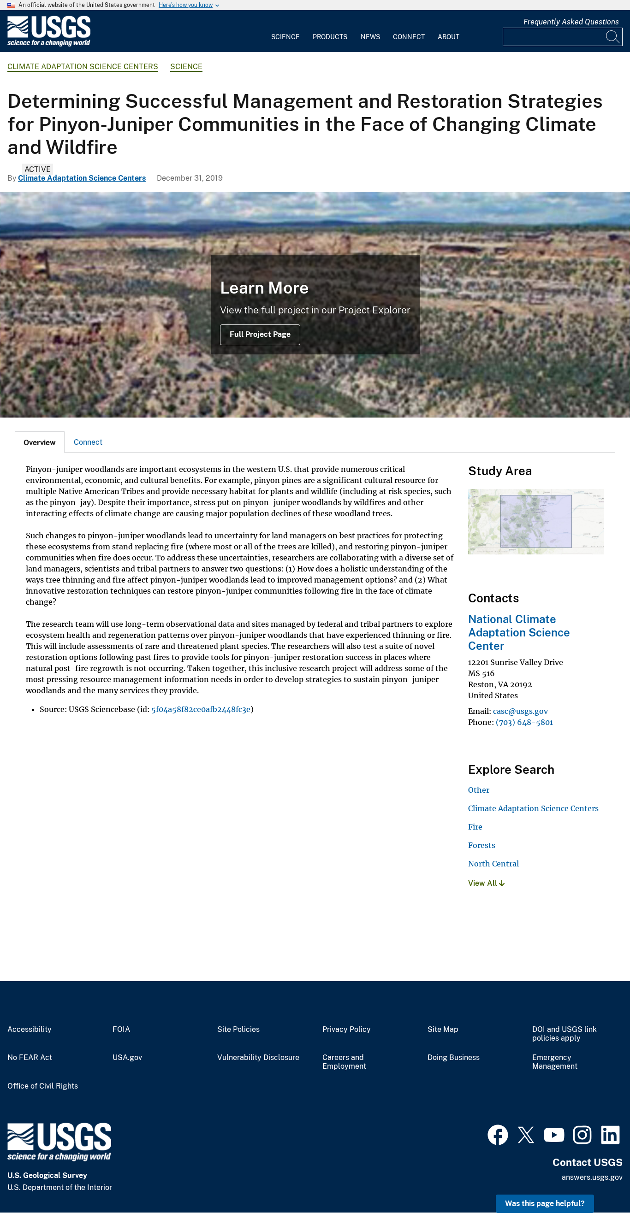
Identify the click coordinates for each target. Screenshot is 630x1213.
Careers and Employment (344, 1062)
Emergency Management (554, 1062)
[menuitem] (285, 31)
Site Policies (238, 1029)
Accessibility (29, 1029)
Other (478, 790)
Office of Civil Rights (42, 1086)
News (370, 37)
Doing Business (454, 1058)
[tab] (40, 442)
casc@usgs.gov (520, 711)
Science (285, 37)
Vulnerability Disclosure (258, 1058)
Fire (475, 826)
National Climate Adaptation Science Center (519, 632)
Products (330, 37)
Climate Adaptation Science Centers (82, 66)
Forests (481, 845)
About (448, 37)
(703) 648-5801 (524, 722)
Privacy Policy (346, 1029)
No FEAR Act (29, 1058)
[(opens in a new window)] (498, 1134)
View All (483, 883)
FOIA (121, 1029)
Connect (409, 37)
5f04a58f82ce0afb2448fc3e (200, 709)
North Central (493, 863)
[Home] (48, 44)
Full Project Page (260, 334)
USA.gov (127, 1058)
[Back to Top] (597, 1180)
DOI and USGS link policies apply (564, 1033)
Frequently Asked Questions (571, 22)
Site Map (443, 1029)
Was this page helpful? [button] (545, 1203)
